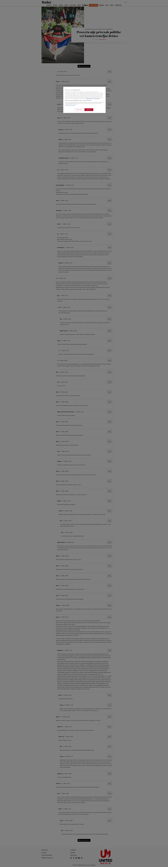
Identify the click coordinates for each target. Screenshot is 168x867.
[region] (84, 100)
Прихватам (89, 109)
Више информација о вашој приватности (93, 98)
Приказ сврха (79, 109)
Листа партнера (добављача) (70, 105)
